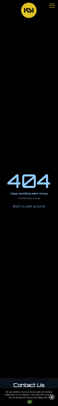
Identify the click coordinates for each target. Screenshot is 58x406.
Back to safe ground (29, 206)
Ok (29, 402)
